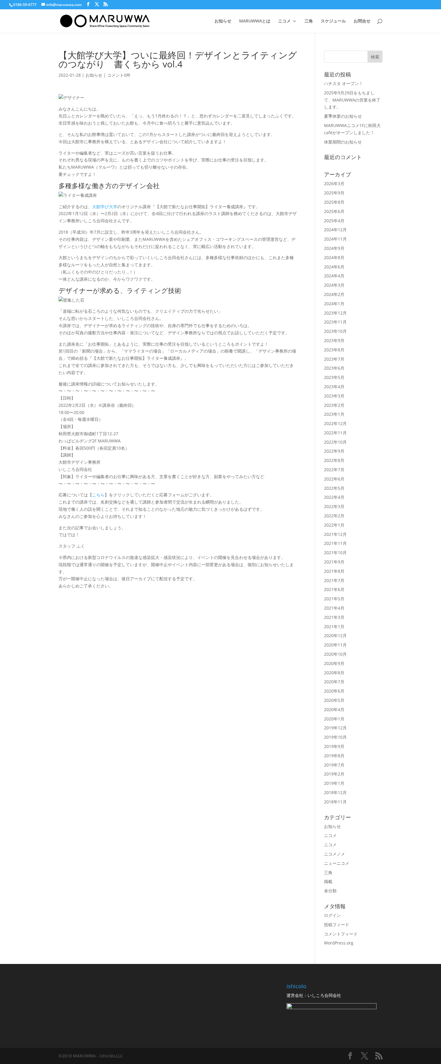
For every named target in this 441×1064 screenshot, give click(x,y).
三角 (308, 21)
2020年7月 (334, 681)
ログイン (332, 915)
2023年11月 (335, 322)
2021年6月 (334, 589)
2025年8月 (334, 202)
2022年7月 (334, 469)
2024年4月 (334, 276)
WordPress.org (338, 943)
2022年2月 (334, 516)
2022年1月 (334, 525)
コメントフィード (341, 934)
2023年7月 (334, 359)
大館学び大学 (104, 206)
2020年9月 (334, 663)
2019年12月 (335, 728)
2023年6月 (334, 368)
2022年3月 (334, 506)
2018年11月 (335, 802)
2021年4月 (334, 608)
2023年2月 (334, 405)
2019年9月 (334, 746)
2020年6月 (334, 691)
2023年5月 (334, 377)
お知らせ (222, 21)
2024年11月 (335, 239)
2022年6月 (334, 479)
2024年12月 (335, 229)
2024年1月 (334, 303)
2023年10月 (335, 331)
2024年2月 (334, 294)
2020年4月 (334, 709)
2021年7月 (334, 580)
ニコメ (284, 21)
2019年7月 (334, 765)
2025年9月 (334, 193)
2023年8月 (334, 350)
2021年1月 (334, 626)
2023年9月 (334, 340)
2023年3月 (334, 396)
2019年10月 (335, 737)
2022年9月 (334, 451)
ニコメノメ (334, 854)
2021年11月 (335, 543)
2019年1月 (334, 783)
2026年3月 (334, 183)
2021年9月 (334, 562)
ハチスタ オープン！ (343, 83)
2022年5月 (334, 488)
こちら (98, 495)
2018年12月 (335, 792)
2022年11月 (335, 433)
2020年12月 (335, 635)
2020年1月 (334, 719)
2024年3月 (334, 285)
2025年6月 (334, 211)
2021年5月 (334, 598)
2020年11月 (335, 645)
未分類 (330, 891)
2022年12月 (335, 423)
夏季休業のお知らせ (343, 116)
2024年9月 (334, 248)
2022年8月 (334, 460)
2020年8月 (334, 672)
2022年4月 (334, 497)
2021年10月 (335, 552)
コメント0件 (118, 75)
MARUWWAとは (254, 21)
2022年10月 (335, 442)
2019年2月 (334, 774)
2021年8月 (334, 571)
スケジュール (333, 21)
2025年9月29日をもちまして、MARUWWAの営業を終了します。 (352, 100)
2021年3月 (334, 617)
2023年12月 (335, 313)
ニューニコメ (336, 863)
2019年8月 (334, 755)
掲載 (328, 881)
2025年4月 (334, 220)
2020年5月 (334, 700)
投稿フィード (336, 924)
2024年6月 (334, 267)
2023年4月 (334, 386)
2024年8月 (334, 257)
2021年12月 (335, 534)
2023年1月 (334, 414)
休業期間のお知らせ (343, 142)
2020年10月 (335, 654)
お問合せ (362, 21)
